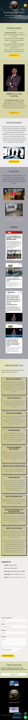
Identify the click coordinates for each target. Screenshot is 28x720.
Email (3, 624)
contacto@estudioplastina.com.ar (16, 577)
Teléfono (4, 630)
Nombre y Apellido (6, 618)
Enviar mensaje (8, 655)
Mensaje (4, 636)
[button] (14, 55)
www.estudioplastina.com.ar (17, 574)
